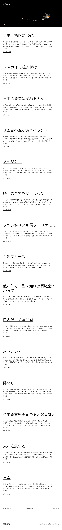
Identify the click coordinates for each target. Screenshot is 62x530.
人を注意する (14, 446)
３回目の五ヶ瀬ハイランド (25, 130)
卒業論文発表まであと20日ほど (29, 414)
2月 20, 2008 (7, 271)
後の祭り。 (12, 162)
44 (28, 508)
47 (34, 508)
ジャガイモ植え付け (20, 67)
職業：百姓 (6, 4)
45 (30, 508)
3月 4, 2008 (6, 146)
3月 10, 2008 (6, 115)
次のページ (55, 508)
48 (36, 508)
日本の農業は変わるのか (23, 99)
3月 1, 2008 (6, 178)
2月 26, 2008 (7, 210)
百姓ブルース (14, 257)
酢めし (8, 383)
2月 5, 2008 (6, 494)
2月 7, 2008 (6, 462)
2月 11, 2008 (6, 367)
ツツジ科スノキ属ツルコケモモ (29, 225)
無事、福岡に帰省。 (20, 35)
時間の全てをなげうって (23, 193)
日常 (7, 478)
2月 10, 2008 (6, 431)
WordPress (55, 524)
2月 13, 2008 (6, 336)
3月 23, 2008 (7, 52)
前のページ (7, 508)
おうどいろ (12, 351)
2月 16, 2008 (6, 304)
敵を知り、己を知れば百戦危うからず (29, 288)
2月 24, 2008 (7, 241)
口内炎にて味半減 (18, 320)
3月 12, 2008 (6, 83)
